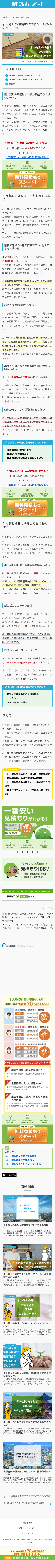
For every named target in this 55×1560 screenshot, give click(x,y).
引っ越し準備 (11, 1175)
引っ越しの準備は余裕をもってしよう (25, 75)
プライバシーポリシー (27, 1528)
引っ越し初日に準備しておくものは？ (25, 79)
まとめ (12, 83)
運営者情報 (27, 1523)
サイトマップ (27, 1533)
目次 (11, 68)
